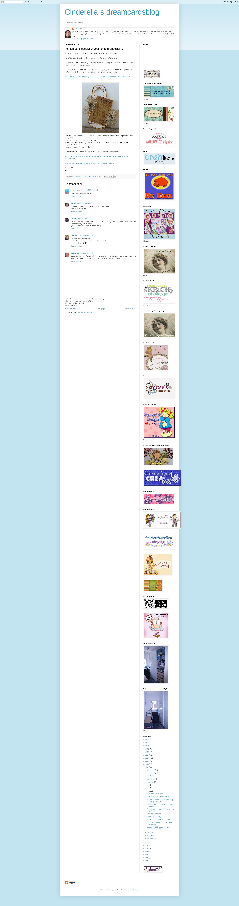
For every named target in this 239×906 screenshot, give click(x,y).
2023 (147, 749)
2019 (147, 761)
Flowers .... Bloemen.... (154, 814)
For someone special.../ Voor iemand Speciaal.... (160, 810)
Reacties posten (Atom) (85, 312)
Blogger (135, 890)
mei (148, 791)
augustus (150, 782)
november (151, 773)
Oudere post (130, 309)
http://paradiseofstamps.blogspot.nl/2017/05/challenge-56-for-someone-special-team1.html (97, 77)
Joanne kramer (76, 190)
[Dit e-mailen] (105, 176)
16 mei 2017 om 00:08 (84, 203)
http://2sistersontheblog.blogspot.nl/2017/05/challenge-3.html (89, 163)
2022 (147, 752)
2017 (147, 767)
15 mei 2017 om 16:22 (90, 190)
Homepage (101, 309)
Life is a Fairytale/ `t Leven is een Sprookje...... (160, 823)
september (151, 779)
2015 (147, 849)
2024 (147, 746)
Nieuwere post (70, 309)
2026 (147, 740)
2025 (147, 743)
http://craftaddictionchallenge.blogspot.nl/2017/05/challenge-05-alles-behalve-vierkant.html (97, 157)
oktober (150, 776)
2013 (147, 855)
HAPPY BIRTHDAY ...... (154, 816)
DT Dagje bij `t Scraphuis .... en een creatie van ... (160, 805)
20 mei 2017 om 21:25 (85, 218)
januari (150, 842)
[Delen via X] (110, 176)
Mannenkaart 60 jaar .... (155, 794)
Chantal (74, 253)
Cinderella (78, 29)
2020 (147, 758)
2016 (147, 846)
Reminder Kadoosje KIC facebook (159, 797)
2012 (147, 858)
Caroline (74, 218)
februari (150, 839)
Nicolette (74, 236)
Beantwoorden (76, 196)
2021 (147, 755)
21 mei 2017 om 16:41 (85, 236)
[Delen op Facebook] (112, 176)
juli (148, 785)
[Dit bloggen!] (107, 176)
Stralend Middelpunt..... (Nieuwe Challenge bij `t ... (158, 828)
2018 (147, 764)
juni (148, 788)
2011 (147, 861)
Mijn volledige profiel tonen (82, 39)
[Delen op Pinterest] (114, 176)
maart (149, 836)
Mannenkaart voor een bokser (158, 819)
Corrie (73, 203)
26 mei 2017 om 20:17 (85, 253)
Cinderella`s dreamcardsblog (112, 12)
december (151, 770)
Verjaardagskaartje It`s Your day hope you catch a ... (160, 800)
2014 (147, 852)
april (149, 833)
